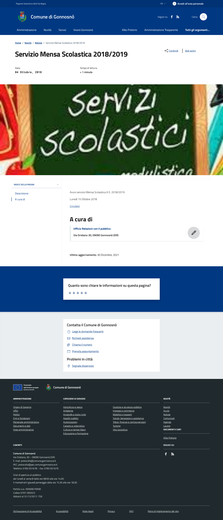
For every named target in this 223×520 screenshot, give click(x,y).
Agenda (167, 422)
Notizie (38, 43)
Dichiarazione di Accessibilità (27, 511)
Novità (47, 30)
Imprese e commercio (123, 411)
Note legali (88, 511)
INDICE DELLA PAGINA (24, 184)
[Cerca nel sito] (203, 16)
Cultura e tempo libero (74, 429)
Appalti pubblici (70, 418)
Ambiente (68, 411)
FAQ (131, 511)
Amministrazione (26, 30)
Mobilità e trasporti (122, 414)
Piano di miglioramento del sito (163, 511)
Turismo (116, 426)
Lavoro (166, 426)
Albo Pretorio (129, 30)
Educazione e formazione (75, 433)
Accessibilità (62, 511)
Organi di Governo (22, 407)
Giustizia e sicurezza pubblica (127, 407)
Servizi (62, 30)
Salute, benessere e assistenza (128, 418)
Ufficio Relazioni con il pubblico (92, 229)
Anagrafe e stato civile (74, 414)
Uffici (15, 411)
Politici (16, 414)
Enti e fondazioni (21, 418)
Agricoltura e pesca (72, 407)
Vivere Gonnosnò (83, 30)
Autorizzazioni (70, 422)
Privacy (111, 511)
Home (18, 43)
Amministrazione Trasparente (161, 30)
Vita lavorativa (120, 429)
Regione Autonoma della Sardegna (31, 3)
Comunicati (169, 418)
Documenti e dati (21, 426)
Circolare (75, 206)
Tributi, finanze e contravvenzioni (129, 422)
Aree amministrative (23, 429)
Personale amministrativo (26, 422)
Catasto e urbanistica (73, 426)
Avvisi (166, 411)
